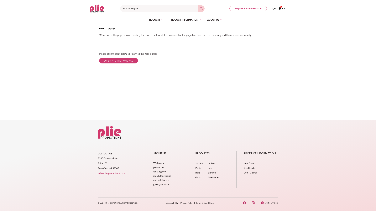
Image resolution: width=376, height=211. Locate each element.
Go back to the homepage (118, 61)
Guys (198, 177)
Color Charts (250, 172)
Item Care (249, 163)
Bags (197, 172)
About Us (159, 153)
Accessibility (172, 203)
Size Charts (249, 167)
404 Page (111, 29)
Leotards (212, 163)
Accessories (213, 177)
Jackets (199, 163)
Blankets (212, 172)
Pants (198, 167)
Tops (210, 167)
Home (101, 29)
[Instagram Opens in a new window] (253, 202)
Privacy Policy (186, 203)
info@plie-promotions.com (111, 173)
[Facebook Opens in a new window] (244, 202)
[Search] (201, 8)
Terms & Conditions (205, 203)
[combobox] (159, 8)
